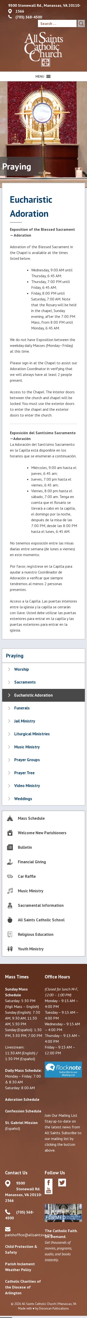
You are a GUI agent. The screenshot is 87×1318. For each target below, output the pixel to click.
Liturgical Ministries (32, 734)
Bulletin (25, 847)
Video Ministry (27, 785)
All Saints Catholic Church (39, 1304)
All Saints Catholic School (41, 920)
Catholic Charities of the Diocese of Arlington (23, 1287)
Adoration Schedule (22, 1099)
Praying (14, 655)
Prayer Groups (27, 759)
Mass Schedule (31, 818)
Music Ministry (27, 747)
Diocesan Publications (54, 1308)
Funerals (22, 708)
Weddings (23, 798)
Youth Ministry (31, 949)
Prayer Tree (24, 772)
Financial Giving (32, 861)
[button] (40, 76)
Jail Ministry (24, 721)
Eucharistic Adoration (33, 695)
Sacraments (25, 682)
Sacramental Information (41, 905)
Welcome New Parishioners (42, 832)
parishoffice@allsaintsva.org (28, 1234)
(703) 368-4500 (28, 17)
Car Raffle (27, 876)
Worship (21, 669)
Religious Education (35, 934)
